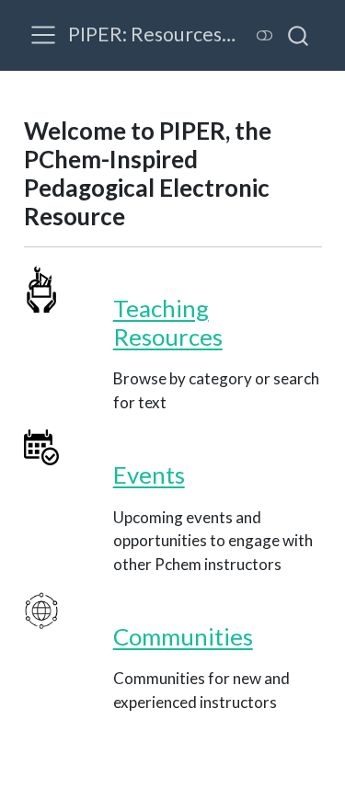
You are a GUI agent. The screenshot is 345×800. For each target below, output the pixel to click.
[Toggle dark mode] (265, 35)
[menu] (43, 35)
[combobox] (299, 35)
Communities (183, 636)
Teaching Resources (168, 322)
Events (149, 474)
